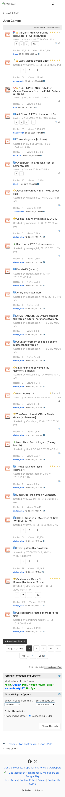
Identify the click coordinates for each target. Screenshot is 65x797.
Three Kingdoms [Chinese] (31, 139)
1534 (35, 43)
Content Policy (28, 780)
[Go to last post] (38, 54)
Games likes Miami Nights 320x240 (36, 218)
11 (51, 648)
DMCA (32, 784)
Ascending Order (16, 715)
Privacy (42, 780)
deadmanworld (34, 586)
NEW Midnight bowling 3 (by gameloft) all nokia (31, 369)
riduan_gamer (34, 273)
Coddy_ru (31, 421)
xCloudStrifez (34, 143)
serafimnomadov (35, 619)
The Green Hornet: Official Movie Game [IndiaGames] (33, 416)
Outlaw (30, 64)
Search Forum (52, 27)
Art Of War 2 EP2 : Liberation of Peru (37, 114)
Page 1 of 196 (15, 648)
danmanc (28, 39)
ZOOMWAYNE (34, 552)
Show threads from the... (19, 700)
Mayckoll (31, 498)
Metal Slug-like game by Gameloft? (36, 494)
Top (59, 667)
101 (23, 655)
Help (6, 780)
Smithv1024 (29, 118)
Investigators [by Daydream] (32, 548)
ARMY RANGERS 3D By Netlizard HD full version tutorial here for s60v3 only (35, 317)
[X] (35, 761)
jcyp (28, 524)
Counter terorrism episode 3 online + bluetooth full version (36, 343)
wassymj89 (32, 197)
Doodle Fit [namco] (27, 269)
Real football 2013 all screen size (35, 244)
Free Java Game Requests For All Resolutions (30, 34)
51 (58, 648)
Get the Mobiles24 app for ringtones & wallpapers (32, 767)
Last (41, 655)
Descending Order (41, 715)
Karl (25, 97)
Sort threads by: (45, 700)
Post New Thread (15, 641)
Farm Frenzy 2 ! (25, 393)
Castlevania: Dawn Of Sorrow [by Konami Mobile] (28, 581)
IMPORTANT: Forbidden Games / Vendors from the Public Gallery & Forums (36, 91)
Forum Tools (39, 27)
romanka (31, 223)
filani (26, 169)
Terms (14, 780)
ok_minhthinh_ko (32, 397)
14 (38, 595)
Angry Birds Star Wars (29, 292)
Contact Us (54, 780)
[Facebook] (30, 761)
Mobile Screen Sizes (37, 60)
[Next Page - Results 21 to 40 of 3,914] (33, 656)
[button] (53, 4)
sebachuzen (33, 296)
